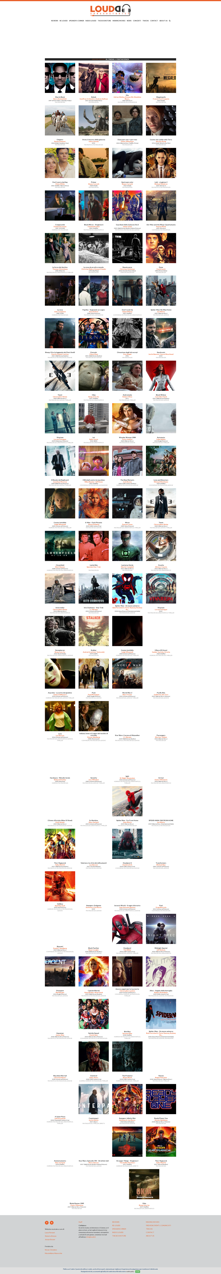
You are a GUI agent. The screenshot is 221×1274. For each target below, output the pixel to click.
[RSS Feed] (52, 1223)
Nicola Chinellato (51, 1250)
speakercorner (119, 1229)
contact (150, 1232)
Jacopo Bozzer (50, 1239)
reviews (115, 1222)
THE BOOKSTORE (104, 21)
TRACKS (145, 21)
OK (137, 1271)
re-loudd (116, 1225)
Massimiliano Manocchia (53, 1253)
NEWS (129, 21)
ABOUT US (163, 21)
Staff (80, 1222)
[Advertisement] (110, 40)
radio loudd (117, 1232)
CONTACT (154, 21)
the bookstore (119, 1236)
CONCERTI (137, 21)
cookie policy (130, 1271)
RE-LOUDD (64, 21)
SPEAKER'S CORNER (76, 21)
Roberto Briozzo (50, 1236)
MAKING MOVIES (119, 21)
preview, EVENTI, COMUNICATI (158, 1225)
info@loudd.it (91, 1237)
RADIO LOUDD (91, 21)
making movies (152, 1222)
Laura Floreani (50, 1233)
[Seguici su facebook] (47, 1223)
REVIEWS (54, 21)
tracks (149, 1229)
